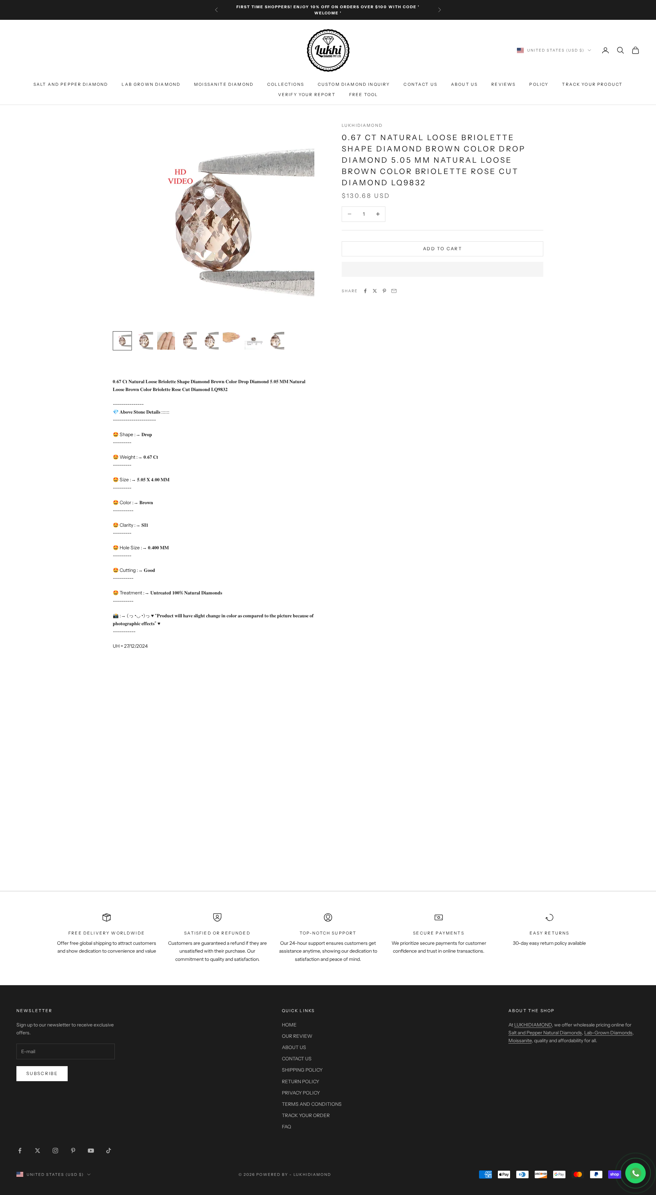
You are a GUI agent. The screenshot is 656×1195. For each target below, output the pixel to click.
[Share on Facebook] (365, 291)
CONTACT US (420, 84)
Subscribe (42, 1073)
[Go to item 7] (253, 340)
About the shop (531, 1010)
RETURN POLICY (300, 1081)
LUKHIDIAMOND (362, 125)
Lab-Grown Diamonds (608, 1033)
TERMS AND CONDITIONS (312, 1104)
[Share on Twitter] (375, 291)
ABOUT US (464, 84)
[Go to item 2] (144, 340)
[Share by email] (394, 291)
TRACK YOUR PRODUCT (592, 84)
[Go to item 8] (275, 340)
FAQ (286, 1127)
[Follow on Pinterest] (73, 1150)
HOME (289, 1025)
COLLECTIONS (285, 84)
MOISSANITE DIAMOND (224, 84)
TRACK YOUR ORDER (306, 1115)
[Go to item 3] (166, 340)
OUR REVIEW (297, 1036)
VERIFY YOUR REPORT (307, 94)
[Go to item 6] (231, 337)
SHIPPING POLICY (302, 1070)
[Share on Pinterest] (384, 291)
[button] (442, 269)
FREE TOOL (363, 94)
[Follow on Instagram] (55, 1150)
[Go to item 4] (187, 340)
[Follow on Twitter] (37, 1150)
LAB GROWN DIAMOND (151, 84)
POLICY (538, 84)
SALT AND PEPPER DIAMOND (70, 84)
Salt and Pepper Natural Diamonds (545, 1033)
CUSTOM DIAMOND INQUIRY (354, 84)
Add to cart (442, 248)
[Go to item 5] (209, 340)
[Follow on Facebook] (19, 1150)
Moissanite (520, 1040)
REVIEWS (503, 84)
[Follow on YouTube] (90, 1150)
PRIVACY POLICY (301, 1093)
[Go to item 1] (122, 340)
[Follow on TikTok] (108, 1150)
